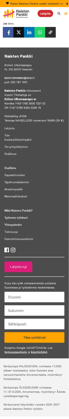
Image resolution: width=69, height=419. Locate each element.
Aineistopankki (13, 189)
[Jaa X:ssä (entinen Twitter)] (18, 32)
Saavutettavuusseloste (18, 239)
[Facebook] (6, 250)
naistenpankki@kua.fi (19, 78)
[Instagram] (13, 250)
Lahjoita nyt (18, 267)
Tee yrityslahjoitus (16, 146)
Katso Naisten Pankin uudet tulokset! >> (36, 3)
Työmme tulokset (16, 217)
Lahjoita (45, 13)
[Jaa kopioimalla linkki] (50, 32)
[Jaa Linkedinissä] (29, 32)
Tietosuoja (11, 232)
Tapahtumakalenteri (16, 182)
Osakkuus (10, 154)
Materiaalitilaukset (15, 196)
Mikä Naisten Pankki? (18, 210)
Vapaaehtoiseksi (14, 175)
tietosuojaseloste (15, 352)
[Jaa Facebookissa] (8, 32)
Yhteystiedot (13, 224)
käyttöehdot (39, 352)
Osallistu (10, 168)
